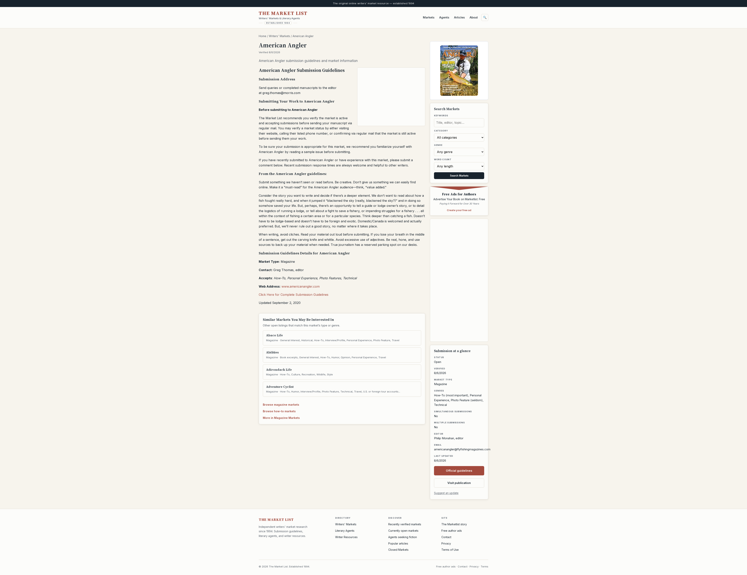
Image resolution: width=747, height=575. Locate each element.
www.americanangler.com (300, 286)
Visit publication (459, 483)
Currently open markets (403, 530)
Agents (444, 17)
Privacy (446, 543)
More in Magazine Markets (281, 417)
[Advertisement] (391, 96)
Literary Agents (344, 530)
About (474, 17)
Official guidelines (459, 470)
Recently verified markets (404, 524)
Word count (443, 159)
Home (262, 36)
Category (441, 130)
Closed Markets (398, 549)
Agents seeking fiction (402, 537)
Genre (438, 145)
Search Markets (459, 175)
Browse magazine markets (281, 404)
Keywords (441, 115)
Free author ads (451, 530)
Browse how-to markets (279, 411)
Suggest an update (446, 493)
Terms (484, 566)
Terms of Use (450, 549)
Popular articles (398, 543)
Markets (428, 17)
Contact (446, 537)
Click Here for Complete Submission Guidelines (293, 295)
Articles (459, 17)
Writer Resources (346, 537)
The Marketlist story (454, 524)
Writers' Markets (279, 36)
